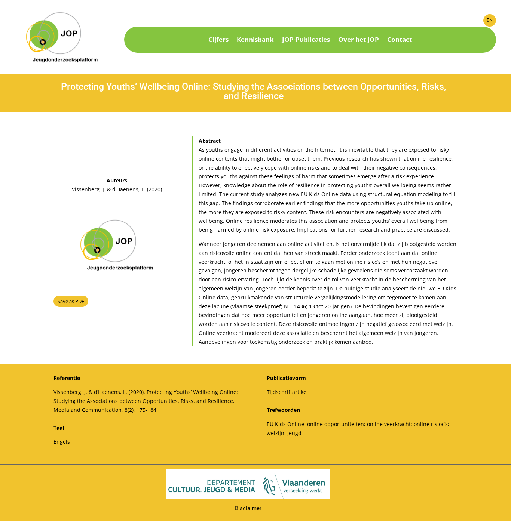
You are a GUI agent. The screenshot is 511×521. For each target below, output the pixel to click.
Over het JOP (358, 40)
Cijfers (218, 40)
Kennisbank (255, 40)
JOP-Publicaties (306, 40)
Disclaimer (248, 508)
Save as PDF (71, 301)
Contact (399, 40)
